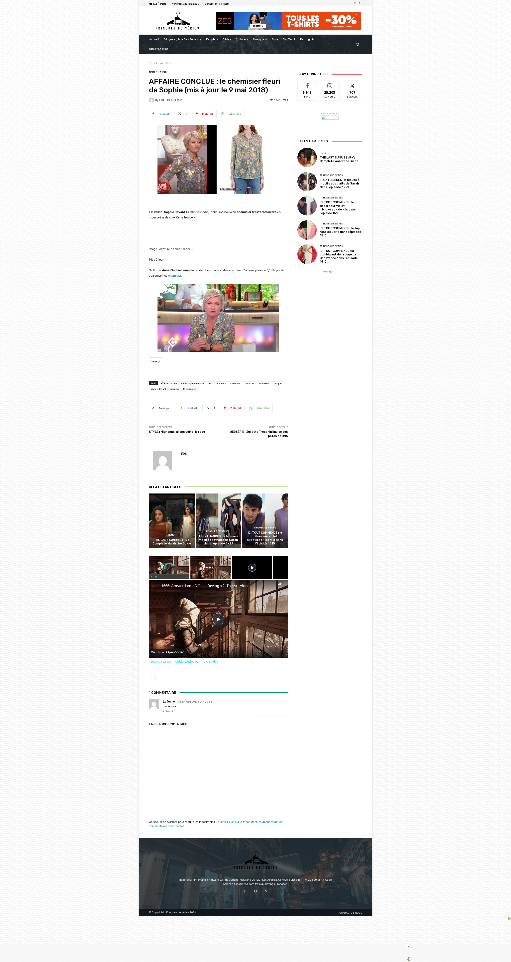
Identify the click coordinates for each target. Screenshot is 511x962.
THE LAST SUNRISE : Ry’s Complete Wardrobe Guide (172, 541)
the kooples (189, 388)
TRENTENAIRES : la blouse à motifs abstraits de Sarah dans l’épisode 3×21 (218, 539)
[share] (279, 584)
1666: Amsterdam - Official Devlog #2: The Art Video (205, 586)
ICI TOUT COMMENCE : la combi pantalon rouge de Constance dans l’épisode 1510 (339, 256)
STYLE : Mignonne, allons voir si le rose (177, 432)
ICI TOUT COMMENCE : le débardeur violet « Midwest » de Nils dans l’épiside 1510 (265, 538)
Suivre (330, 83)
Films (171, 535)
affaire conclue (168, 383)
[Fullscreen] (187, 576)
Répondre (169, 711)
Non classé (165, 63)
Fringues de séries (217, 531)
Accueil (153, 63)
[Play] (151, 576)
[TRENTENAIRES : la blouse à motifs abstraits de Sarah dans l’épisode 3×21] (218, 520)
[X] (359, 3)
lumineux (264, 383)
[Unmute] (156, 576)
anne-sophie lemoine (192, 383)
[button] (357, 44)
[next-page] (157, 677)
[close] (257, 946)
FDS (161, 100)
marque (277, 383)
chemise (235, 383)
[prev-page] (151, 677)
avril (210, 383)
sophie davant (158, 388)
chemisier (249, 383)
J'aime (307, 83)
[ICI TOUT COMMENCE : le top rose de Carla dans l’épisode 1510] (307, 230)
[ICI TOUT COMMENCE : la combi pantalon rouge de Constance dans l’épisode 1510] (307, 254)
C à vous (221, 383)
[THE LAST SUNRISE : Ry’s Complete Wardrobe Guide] (172, 520)
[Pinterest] (266, 891)
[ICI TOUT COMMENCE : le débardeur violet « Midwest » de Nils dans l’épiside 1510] (265, 520)
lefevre (169, 701)
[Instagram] (355, 3)
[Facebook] (350, 3)
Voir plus (328, 272)
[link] (155, 586)
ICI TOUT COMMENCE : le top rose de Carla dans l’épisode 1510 (340, 231)
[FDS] (152, 100)
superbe (174, 388)
